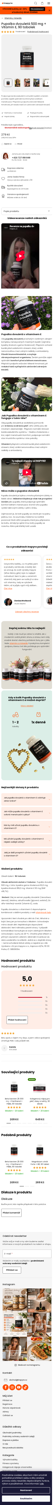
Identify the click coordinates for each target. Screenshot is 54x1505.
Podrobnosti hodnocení (38, 31)
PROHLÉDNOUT (37, 9)
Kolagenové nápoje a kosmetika (17, 1467)
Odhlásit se (8, 1415)
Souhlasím (26, 1498)
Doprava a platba (10, 1440)
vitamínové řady (43, 912)
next (51, 1087)
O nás (5, 1444)
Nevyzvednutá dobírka (13, 1447)
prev (3, 1087)
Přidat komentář (11, 1212)
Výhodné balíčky (10, 1459)
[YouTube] (19, 1387)
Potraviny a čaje (10, 1471)
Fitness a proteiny (11, 1463)
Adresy (6, 1411)
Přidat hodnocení (17, 1019)
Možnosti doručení (36, 128)
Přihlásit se (12, 1270)
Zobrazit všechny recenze (27, 611)
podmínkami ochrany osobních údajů (23, 1262)
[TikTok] (25, 1387)
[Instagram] (12, 1387)
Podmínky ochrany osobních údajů (18, 1436)
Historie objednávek (11, 1408)
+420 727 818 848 (21, 157)
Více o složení (27, 706)
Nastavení (26, 1490)
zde (42, 1483)
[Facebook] (6, 1387)
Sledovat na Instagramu (29, 1365)
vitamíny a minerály (19, 643)
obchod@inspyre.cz (18, 1380)
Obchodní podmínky (12, 1432)
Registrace (7, 1404)
